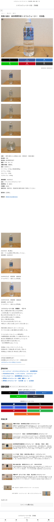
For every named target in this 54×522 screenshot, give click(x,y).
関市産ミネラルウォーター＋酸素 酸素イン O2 (16, 378)
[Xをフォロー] (40, 404)
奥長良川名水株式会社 (12, 197)
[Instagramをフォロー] (14, 407)
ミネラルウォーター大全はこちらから (11, 362)
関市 (3, 386)
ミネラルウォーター (14, 386)
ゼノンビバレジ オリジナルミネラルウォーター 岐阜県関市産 (20, 371)
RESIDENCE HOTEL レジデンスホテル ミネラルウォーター (20, 373)
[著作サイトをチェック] (14, 404)
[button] (44, 63)
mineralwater (22, 386)
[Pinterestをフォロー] (14, 410)
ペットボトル (29, 386)
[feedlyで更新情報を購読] (40, 410)
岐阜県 (7, 386)
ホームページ (27, 517)
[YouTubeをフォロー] (40, 407)
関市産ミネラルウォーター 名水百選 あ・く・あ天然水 (18, 380)
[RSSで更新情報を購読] (27, 414)
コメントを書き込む (27, 504)
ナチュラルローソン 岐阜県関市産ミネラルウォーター (18, 376)
